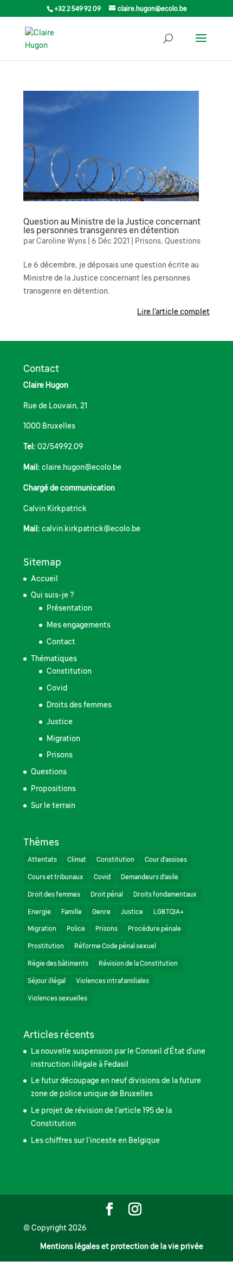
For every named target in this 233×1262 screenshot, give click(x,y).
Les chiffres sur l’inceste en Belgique (95, 1140)
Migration (63, 738)
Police (76, 928)
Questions (182, 241)
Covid (57, 687)
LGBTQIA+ (168, 912)
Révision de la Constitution (138, 963)
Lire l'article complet (173, 311)
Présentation (69, 608)
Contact (61, 641)
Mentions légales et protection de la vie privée (121, 1246)
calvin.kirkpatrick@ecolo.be (91, 528)
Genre (101, 912)
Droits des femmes (79, 704)
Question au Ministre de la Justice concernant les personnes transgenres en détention (111, 226)
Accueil (44, 578)
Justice (60, 721)
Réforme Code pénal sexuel (115, 946)
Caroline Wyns (61, 241)
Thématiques (54, 658)
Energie (39, 912)
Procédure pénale (154, 928)
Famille (71, 912)
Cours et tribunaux (55, 877)
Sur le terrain (53, 805)
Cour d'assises (166, 859)
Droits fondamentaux (165, 894)
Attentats (42, 859)
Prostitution (46, 946)
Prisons (148, 241)
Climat (76, 859)
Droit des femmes (54, 894)
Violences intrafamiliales (112, 981)
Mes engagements (79, 624)
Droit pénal (106, 894)
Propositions (53, 788)
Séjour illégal (47, 981)
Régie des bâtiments (58, 963)
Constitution (69, 671)
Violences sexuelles (57, 998)
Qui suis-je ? (52, 594)
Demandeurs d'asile (149, 877)
